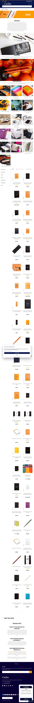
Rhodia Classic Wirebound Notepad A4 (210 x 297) (28, 256)
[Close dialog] (32, 686)
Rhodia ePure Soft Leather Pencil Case (17, 256)
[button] (31, 4)
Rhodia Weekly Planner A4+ (27, 365)
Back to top (16, 663)
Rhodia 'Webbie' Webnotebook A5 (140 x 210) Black (16, 238)
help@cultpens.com (7, 683)
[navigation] (6, 177)
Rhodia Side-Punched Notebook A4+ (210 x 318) (28, 293)
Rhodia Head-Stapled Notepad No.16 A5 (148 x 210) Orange (27, 220)
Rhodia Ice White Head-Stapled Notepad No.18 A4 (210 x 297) (27, 549)
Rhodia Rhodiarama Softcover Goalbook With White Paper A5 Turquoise (27, 604)
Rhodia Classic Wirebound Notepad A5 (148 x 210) (28, 183)
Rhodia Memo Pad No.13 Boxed (16, 548)
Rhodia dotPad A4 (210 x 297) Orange (27, 384)
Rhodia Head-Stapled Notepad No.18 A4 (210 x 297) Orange (27, 201)
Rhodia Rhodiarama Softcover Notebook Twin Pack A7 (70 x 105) (16, 530)
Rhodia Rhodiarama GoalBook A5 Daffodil (16, 457)
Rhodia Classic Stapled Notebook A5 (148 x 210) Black (16, 220)
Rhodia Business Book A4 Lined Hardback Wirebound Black (27, 457)
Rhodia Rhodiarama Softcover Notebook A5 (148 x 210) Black (16, 512)
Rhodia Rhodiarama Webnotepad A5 (28, 476)
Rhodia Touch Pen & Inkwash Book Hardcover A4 (27, 567)
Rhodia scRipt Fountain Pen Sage (27, 530)
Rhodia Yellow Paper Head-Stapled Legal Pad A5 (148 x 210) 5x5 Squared (16, 293)
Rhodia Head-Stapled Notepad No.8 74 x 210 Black (16, 329)
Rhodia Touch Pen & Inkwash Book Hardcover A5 (16, 421)
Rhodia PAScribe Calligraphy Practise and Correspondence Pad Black (27, 311)
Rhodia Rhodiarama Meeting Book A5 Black (16, 603)
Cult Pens (5, 700)
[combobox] (17, 6)
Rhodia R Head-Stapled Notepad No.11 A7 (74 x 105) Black (27, 403)
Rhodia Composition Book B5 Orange (16, 384)
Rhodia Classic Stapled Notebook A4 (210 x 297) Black (16, 201)
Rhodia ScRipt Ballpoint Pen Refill (27, 585)
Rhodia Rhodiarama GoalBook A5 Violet (27, 512)
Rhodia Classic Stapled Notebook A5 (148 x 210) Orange (16, 183)
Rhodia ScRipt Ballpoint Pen (16, 566)
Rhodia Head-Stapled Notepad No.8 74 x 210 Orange (16, 311)
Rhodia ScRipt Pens (17, 81)
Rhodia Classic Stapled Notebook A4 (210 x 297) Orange (17, 403)
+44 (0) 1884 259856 (7, 681)
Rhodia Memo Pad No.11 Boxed (16, 438)
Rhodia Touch (17, 55)
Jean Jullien (20, 654)
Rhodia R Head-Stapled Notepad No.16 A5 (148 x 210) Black (16, 476)
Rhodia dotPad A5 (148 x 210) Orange (27, 439)
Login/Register (29, 1)
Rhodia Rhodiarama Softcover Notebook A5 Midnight (16, 366)
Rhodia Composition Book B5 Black (16, 585)
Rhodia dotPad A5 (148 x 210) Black (27, 275)
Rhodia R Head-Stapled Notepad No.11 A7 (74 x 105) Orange (27, 329)
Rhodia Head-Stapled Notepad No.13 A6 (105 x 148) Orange (27, 238)
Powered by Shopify (8, 700)
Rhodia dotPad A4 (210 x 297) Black (16, 494)
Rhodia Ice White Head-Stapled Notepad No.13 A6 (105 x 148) (27, 494)
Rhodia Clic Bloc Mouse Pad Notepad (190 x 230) (16, 275)
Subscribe (26, 699)
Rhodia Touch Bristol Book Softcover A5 (28, 421)
